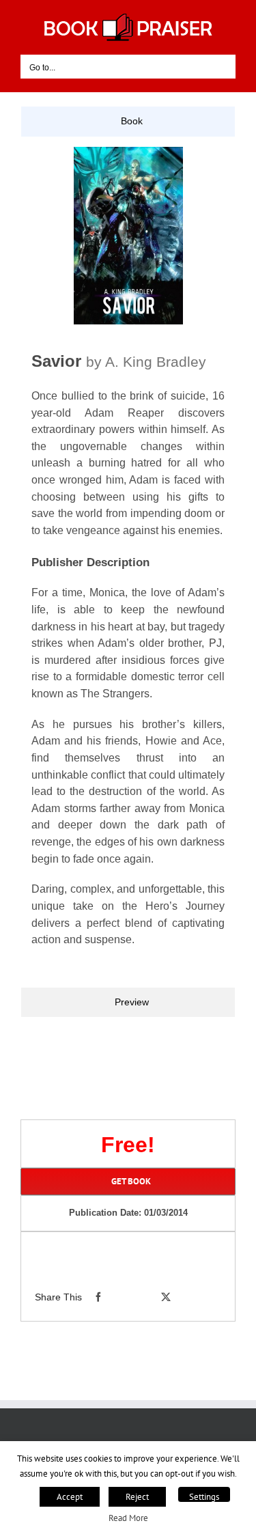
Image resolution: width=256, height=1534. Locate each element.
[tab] (128, 122)
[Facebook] (98, 1297)
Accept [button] (70, 1497)
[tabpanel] (128, 562)
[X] (165, 1297)
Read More (128, 1517)
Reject (137, 1497)
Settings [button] (204, 1497)
